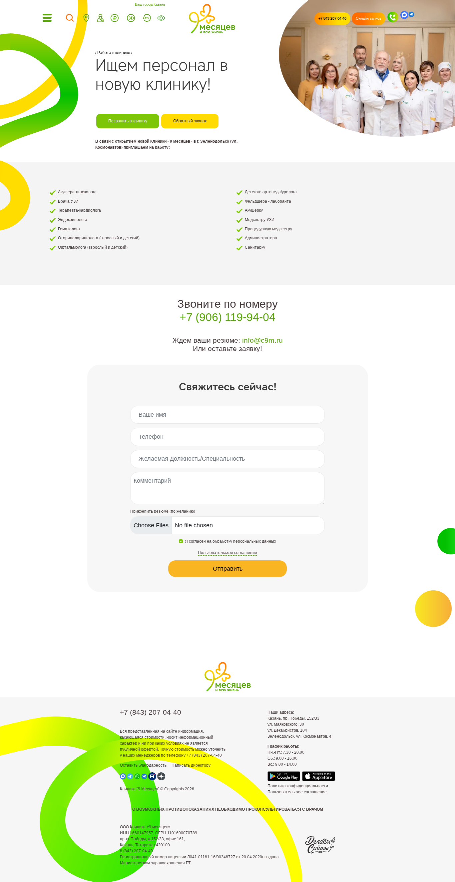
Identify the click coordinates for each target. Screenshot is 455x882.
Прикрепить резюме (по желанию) (162, 511)
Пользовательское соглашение (297, 792)
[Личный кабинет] (147, 19)
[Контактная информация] (86, 19)
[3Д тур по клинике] (131, 19)
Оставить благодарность (143, 765)
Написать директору (191, 765)
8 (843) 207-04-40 (136, 851)
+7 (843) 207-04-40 (150, 712)
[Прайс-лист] (115, 19)
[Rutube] (152, 776)
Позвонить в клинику (127, 121)
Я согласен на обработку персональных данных (230, 541)
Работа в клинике (113, 52)
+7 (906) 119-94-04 (227, 317)
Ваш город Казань (150, 4)
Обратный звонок (190, 121)
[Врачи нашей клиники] (101, 19)
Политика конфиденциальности (297, 786)
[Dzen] (161, 776)
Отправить (227, 568)
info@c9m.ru (262, 340)
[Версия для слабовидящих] (161, 19)
